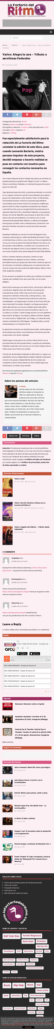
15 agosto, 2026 (20, 821)
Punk (6, 995)
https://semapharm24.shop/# (14, 612)
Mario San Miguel (9, 960)
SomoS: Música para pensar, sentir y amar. (31, 793)
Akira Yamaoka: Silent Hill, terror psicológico (32, 767)
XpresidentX (8, 951)
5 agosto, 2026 (20, 847)
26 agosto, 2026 (20, 770)
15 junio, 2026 (20, 864)
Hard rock (40, 1016)
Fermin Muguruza (32, 936)
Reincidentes (30, 964)
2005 (46, 127)
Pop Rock (27, 124)
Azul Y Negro (20, 964)
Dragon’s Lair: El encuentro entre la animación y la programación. (32, 832)
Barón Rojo (28, 941)
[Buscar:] (27, 37)
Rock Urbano (32, 1008)
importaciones (31, 482)
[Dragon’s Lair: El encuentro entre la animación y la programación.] (8, 834)
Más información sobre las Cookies (16, 893)
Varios (24, 121)
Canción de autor (20, 1008)
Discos (19, 373)
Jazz (32, 1000)
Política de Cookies (10, 885)
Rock (7, 985)
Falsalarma (34, 960)
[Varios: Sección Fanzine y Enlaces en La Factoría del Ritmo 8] (8, 511)
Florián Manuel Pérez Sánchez (35, 508)
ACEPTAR (28, 1027)
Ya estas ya (24, 127)
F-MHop (13, 133)
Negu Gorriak (28, 951)
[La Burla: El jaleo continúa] (8, 821)
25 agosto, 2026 (20, 785)
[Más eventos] (8, 742)
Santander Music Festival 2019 (34, 968)
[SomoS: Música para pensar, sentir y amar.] (8, 796)
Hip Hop (19, 985)
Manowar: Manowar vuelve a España (29, 704)
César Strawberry (9, 964)
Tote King (6, 972)
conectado (23, 629)
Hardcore (39, 1000)
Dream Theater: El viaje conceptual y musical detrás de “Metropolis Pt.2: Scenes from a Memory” (32, 859)
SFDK (19, 951)
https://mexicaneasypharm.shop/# (16, 591)
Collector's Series (22, 960)
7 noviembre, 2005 (11, 65)
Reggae (41, 1008)
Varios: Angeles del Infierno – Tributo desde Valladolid (31, 528)
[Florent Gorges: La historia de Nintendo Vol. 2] (8, 847)
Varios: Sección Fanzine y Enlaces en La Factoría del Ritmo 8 (29, 504)
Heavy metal (42, 990)
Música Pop (14, 124)
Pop (25, 995)
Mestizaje (40, 1012)
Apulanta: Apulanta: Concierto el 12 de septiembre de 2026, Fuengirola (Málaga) (31, 718)
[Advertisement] (28, 22)
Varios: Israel (19, 478)
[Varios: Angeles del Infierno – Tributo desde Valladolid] (8, 535)
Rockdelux (41, 941)
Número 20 (6, 373)
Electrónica (16, 995)
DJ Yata (39, 951)
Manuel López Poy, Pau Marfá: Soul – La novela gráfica (30, 806)
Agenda (7, 698)
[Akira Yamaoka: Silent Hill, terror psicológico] (8, 770)
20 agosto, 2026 (20, 796)
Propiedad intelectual (11, 888)
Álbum (13, 130)
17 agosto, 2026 (20, 811)
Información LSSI (10, 890)
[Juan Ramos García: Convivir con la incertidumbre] (8, 783)
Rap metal (31, 1012)
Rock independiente (37, 995)
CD (24, 130)
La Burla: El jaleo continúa (24, 818)
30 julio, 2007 (20, 532)
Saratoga (14, 972)
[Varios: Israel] (8, 487)
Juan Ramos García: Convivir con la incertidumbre (28, 781)
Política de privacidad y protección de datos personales (23, 882)
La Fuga (39, 956)
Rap (39, 985)
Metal (30, 985)
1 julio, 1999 (19, 508)
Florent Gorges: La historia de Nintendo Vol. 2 (32, 844)
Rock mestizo (8, 1008)
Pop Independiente (42, 1004)
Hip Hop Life (42, 946)
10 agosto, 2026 (20, 836)
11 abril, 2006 (20, 482)
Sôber (47, 951)
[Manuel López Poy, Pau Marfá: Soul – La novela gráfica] (8, 808)
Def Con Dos (11, 936)
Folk (47, 1000)
